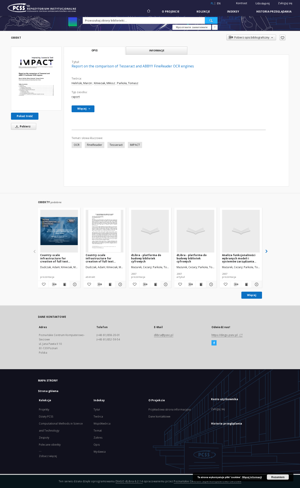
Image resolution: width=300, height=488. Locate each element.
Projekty (44, 409)
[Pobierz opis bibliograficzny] (54, 284)
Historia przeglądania (273, 11)
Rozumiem (278, 477)
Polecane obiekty (50, 444)
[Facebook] (214, 343)
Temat (98, 430)
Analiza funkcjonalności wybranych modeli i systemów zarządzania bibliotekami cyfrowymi (238, 258)
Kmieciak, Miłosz (104, 83)
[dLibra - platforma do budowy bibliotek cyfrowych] (150, 231)
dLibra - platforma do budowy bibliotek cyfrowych (146, 258)
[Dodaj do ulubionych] (283, 37)
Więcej (251, 295)
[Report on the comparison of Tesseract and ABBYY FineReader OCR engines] (36, 78)
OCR (77, 145)
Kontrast (241, 3)
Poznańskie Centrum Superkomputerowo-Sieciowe (207, 481)
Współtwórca (102, 423)
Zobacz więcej (48, 456)
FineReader (94, 145)
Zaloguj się (285, 3)
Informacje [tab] (156, 50)
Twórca (98, 416)
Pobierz (25, 126)
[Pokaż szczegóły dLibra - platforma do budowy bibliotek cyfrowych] (165, 284)
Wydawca (100, 452)
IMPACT (135, 145)
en (218, 3)
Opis (96, 444)
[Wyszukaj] (211, 20)
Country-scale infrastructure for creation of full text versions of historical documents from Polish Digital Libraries (56, 258)
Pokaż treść (25, 116)
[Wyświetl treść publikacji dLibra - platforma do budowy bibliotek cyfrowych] (155, 284)
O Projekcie (170, 11)
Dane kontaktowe (159, 416)
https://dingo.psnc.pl (225, 335)
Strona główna (48, 391)
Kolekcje (203, 11)
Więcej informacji (252, 477)
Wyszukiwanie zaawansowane (192, 27)
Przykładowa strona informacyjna (169, 409)
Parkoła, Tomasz (127, 83)
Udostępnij (262, 3)
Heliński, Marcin (82, 83)
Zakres (98, 437)
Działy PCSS (46, 416)
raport (76, 97)
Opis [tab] (95, 50)
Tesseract (116, 145)
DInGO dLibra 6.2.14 (129, 481)
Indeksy (233, 11)
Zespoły (44, 437)
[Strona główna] (148, 11)
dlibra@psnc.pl (163, 335)
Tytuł (97, 409)
